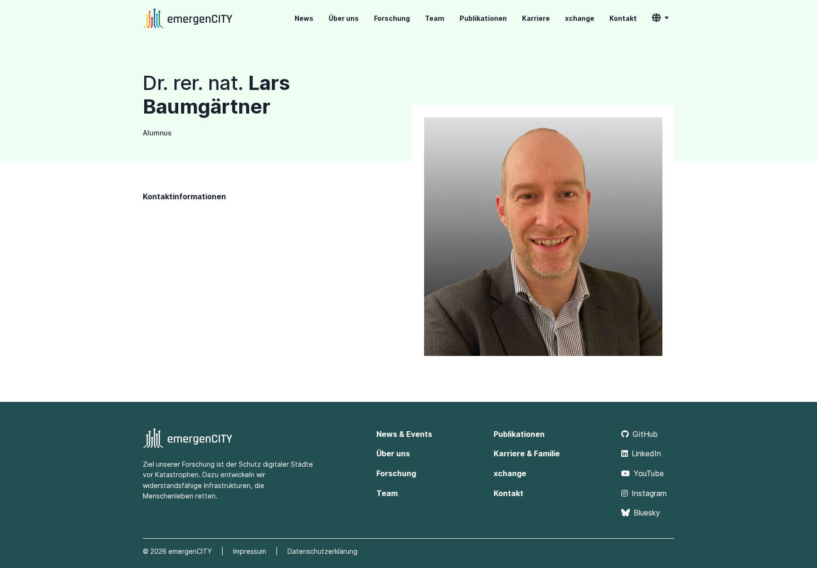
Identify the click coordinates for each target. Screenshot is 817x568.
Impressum (249, 551)
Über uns (344, 18)
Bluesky (647, 512)
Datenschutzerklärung (322, 551)
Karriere (536, 18)
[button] (660, 18)
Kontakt (623, 18)
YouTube (649, 473)
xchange (579, 18)
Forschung (392, 18)
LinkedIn (646, 453)
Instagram (649, 493)
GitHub (645, 434)
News (304, 18)
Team (434, 18)
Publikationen (483, 18)
